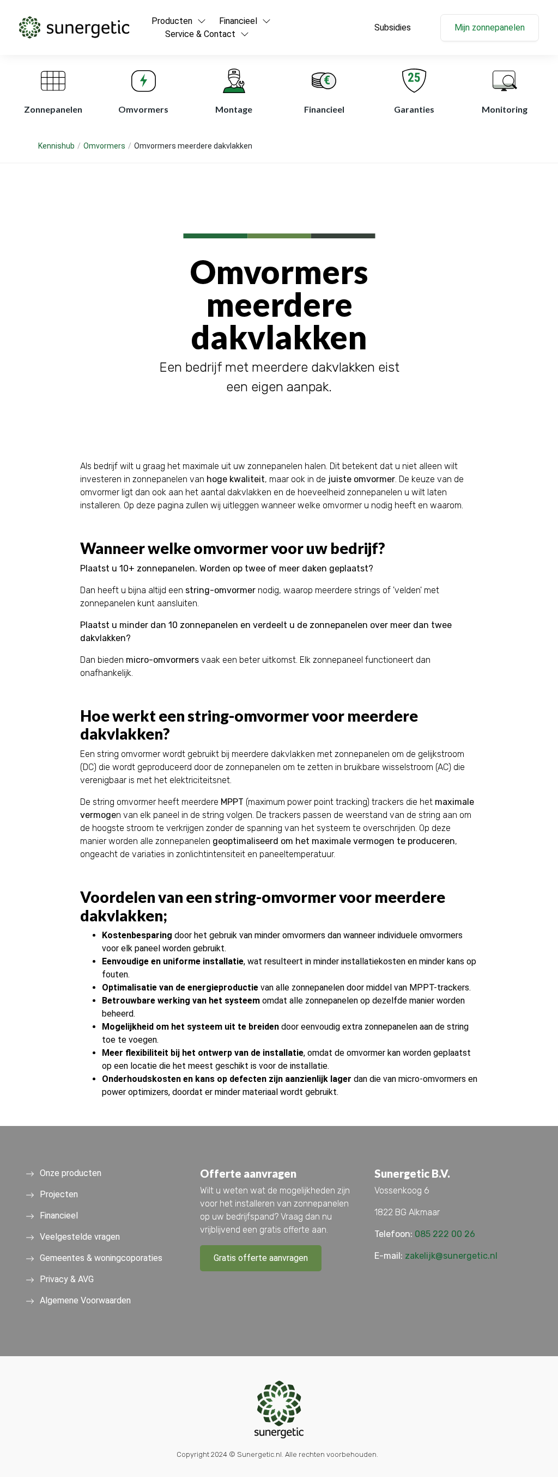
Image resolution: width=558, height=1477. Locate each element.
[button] (74, 27)
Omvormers (104, 145)
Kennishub (56, 145)
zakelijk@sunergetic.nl (451, 1256)
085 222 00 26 (445, 1234)
